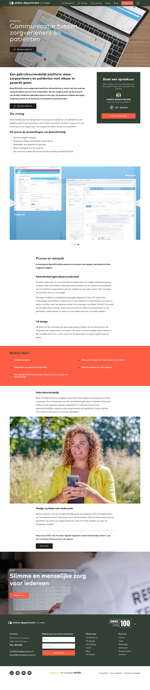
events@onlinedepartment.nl (23, 655)
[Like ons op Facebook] (29, 673)
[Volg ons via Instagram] (12, 673)
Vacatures (123, 648)
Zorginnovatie (124, 651)
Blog (88, 651)
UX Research (91, 637)
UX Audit (44, 546)
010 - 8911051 (121, 107)
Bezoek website (24, 49)
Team (120, 641)
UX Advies (90, 654)
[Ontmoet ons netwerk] (24, 673)
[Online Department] (30, 3)
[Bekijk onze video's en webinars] (18, 673)
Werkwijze (123, 644)
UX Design (90, 641)
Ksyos (12, 570)
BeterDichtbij (15, 21)
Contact (122, 654)
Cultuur (121, 637)
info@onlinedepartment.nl (21, 651)
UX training (91, 644)
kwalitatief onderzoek (66, 297)
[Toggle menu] (137, 3)
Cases (88, 648)
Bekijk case (19, 595)
